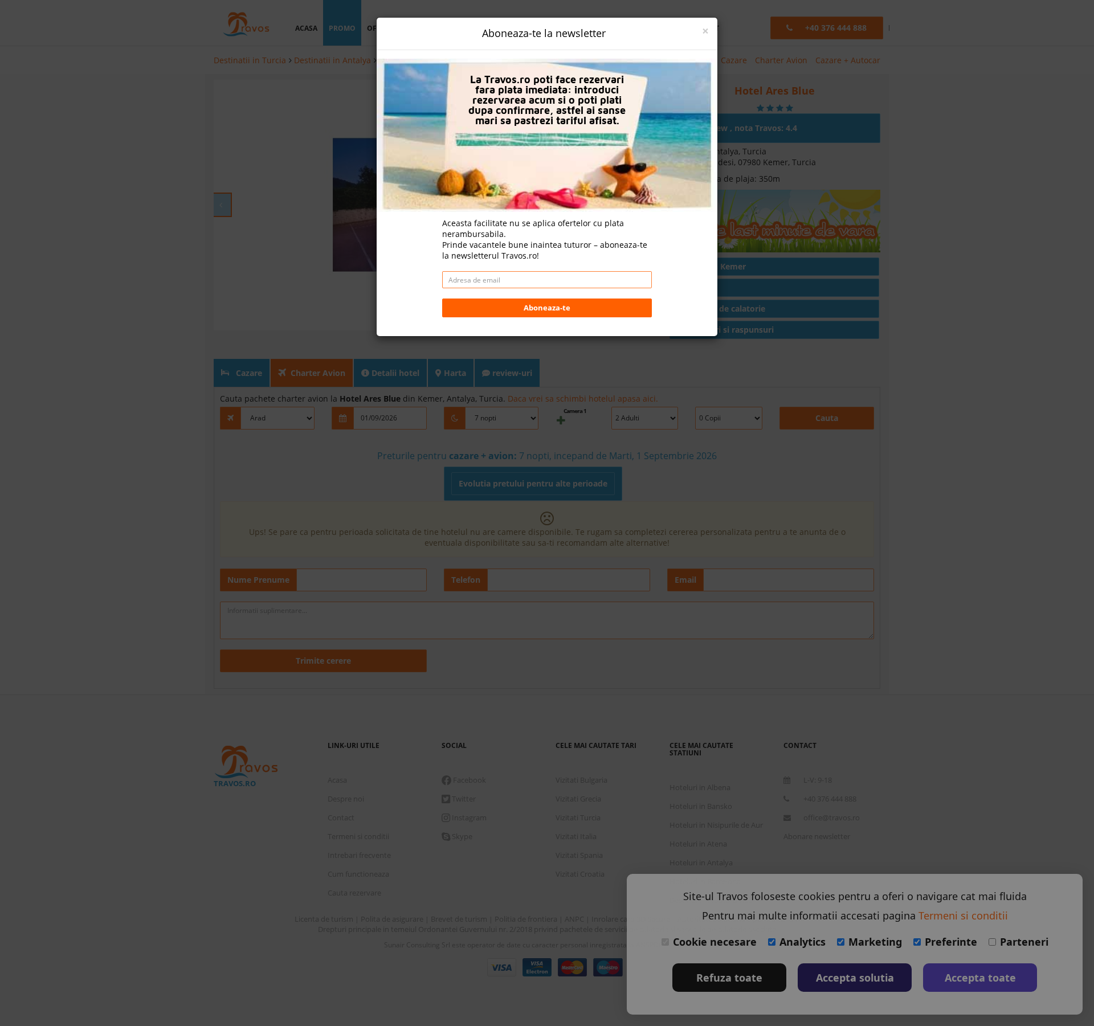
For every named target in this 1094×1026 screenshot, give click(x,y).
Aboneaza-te (547, 308)
